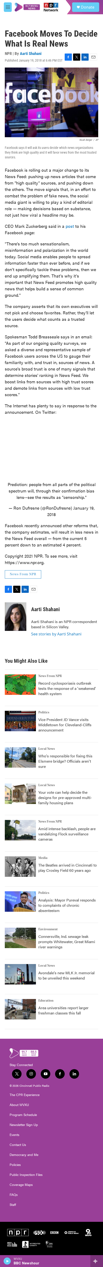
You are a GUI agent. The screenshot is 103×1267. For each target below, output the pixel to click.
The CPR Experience (25, 1095)
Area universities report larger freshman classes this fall (63, 1010)
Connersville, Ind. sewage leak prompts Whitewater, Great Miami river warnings (66, 942)
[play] (7, 1261)
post (70, 226)
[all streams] (96, 1261)
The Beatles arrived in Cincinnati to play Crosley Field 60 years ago (67, 867)
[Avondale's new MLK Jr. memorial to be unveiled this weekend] (20, 974)
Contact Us (18, 1145)
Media (42, 858)
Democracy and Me (24, 1155)
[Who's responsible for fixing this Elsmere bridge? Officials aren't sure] (20, 757)
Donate (87, 7)
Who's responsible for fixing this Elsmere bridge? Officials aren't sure (65, 761)
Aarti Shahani (30, 53)
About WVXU (19, 1105)
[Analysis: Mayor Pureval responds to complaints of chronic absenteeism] (20, 901)
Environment (48, 929)
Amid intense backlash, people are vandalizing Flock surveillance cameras (67, 834)
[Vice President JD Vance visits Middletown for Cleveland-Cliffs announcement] (20, 721)
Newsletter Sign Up (24, 1125)
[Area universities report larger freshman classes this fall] (20, 1009)
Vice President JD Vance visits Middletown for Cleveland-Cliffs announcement (65, 725)
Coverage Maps (21, 1185)
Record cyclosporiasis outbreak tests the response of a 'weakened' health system (67, 688)
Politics (43, 712)
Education (45, 1001)
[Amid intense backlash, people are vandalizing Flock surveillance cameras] (20, 830)
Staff (13, 1205)
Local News (46, 749)
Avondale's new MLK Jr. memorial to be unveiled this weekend (66, 975)
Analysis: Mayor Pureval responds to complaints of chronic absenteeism (67, 905)
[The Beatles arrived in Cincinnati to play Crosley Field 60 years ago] (20, 866)
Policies (15, 1165)
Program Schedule (23, 1115)
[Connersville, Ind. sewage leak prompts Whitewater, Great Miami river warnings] (20, 938)
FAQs (14, 1195)
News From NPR (23, 574)
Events (14, 1135)
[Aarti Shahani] (15, 616)
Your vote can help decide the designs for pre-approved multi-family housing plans (65, 797)
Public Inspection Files (26, 1175)
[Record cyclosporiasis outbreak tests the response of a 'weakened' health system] (20, 684)
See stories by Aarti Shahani (56, 634)
